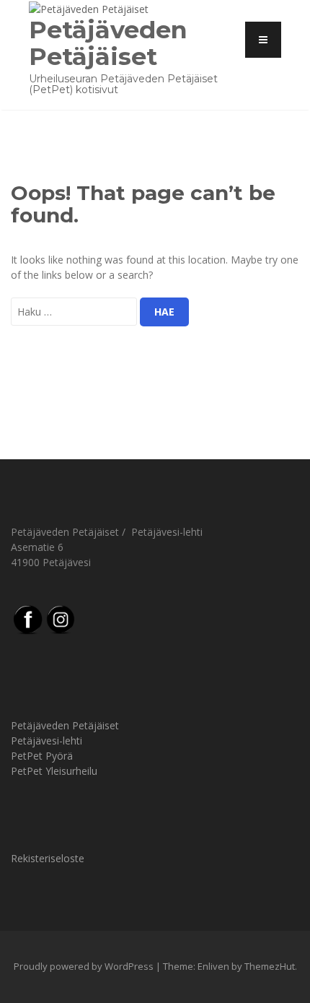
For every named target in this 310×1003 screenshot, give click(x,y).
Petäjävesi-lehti (46, 740)
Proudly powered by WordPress (84, 966)
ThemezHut (269, 966)
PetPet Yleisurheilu (54, 771)
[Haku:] (74, 312)
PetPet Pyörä (42, 756)
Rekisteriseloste (47, 858)
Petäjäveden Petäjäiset (108, 42)
